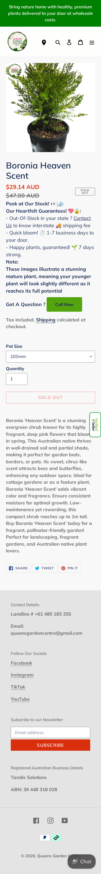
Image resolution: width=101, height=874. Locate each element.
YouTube (20, 699)
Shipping (45, 319)
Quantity (15, 368)
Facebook (21, 663)
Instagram (22, 675)
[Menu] (91, 41)
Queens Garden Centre (58, 855)
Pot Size (14, 346)
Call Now (64, 304)
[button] (95, 424)
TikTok (18, 687)
